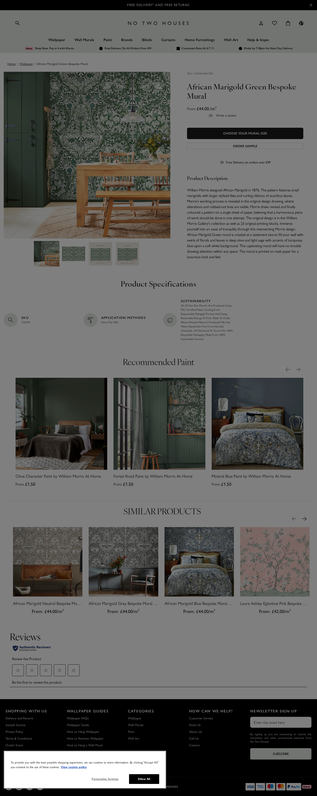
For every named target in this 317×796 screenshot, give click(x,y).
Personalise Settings (105, 779)
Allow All (144, 779)
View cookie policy (74, 767)
